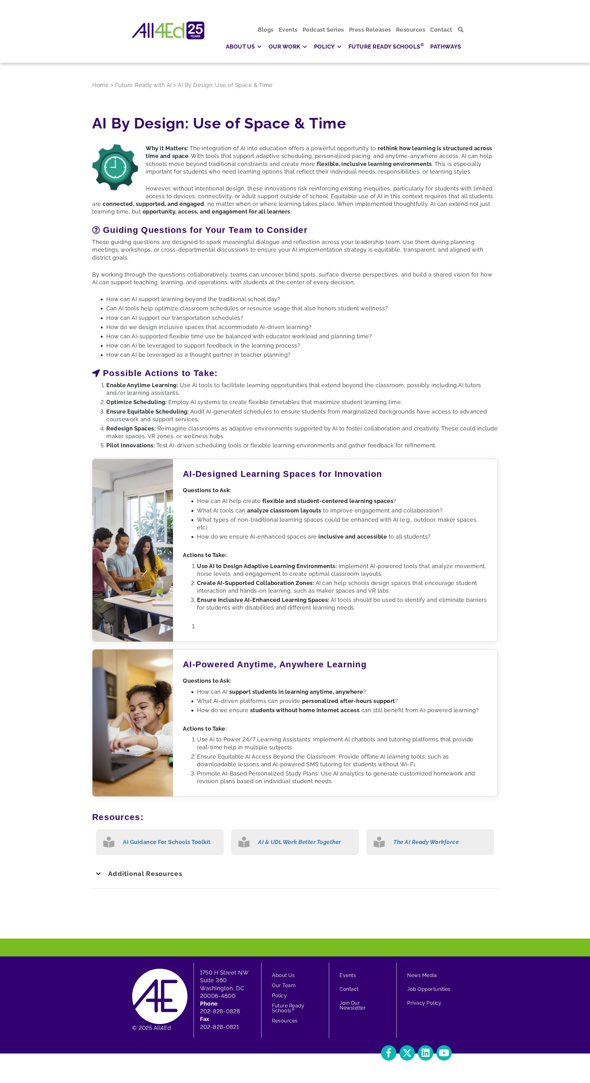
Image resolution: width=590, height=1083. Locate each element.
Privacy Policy (424, 1003)
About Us (283, 975)
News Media (422, 975)
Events (348, 975)
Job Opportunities (428, 989)
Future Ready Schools (288, 1008)
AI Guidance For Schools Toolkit (167, 842)
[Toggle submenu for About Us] (259, 46)
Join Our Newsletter (353, 1005)
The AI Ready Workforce (426, 842)
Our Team (284, 985)
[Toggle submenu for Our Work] (305, 46)
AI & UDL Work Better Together (299, 842)
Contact (349, 989)
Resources (285, 1021)
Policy (279, 996)
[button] (460, 30)
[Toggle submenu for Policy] (339, 46)
